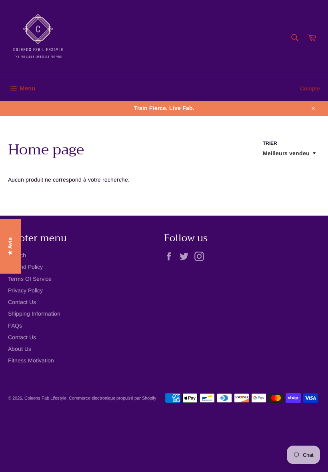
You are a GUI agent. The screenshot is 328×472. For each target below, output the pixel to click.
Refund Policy (25, 267)
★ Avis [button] (10, 246)
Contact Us (22, 302)
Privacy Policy (25, 290)
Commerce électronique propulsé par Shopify (112, 398)
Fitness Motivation (31, 360)
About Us (19, 349)
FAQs (15, 325)
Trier (270, 143)
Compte (310, 88)
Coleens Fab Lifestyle (45, 398)
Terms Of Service (30, 279)
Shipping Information (34, 313)
